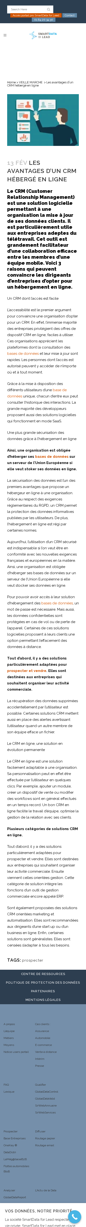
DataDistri (10, 1152)
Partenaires (43, 991)
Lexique (9, 1091)
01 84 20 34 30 (43, 19)
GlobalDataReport (15, 1197)
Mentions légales (43, 1000)
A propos (9, 1024)
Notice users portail (16, 1052)
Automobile (42, 1038)
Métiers (9, 1038)
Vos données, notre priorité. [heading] (39, 1211)
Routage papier (45, 1138)
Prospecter (10, 1131)
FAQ (6, 1084)
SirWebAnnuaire (46, 1105)
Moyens (9, 1045)
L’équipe (9, 1031)
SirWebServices (45, 1112)
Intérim (39, 1059)
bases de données (23, 353)
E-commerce (43, 1045)
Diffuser (40, 1131)
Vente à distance (46, 1052)
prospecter (32, 960)
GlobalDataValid (45, 1098)
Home (11, 82)
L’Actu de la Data (45, 1190)
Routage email (44, 1145)
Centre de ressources (43, 974)
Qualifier (40, 1084)
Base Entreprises (15, 1138)
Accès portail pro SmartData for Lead (36, 15)
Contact (70, 15)
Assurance (42, 1031)
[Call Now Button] (74, 1216)
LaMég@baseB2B (15, 1159)
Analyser (9, 1190)
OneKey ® (10, 1145)
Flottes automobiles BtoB (16, 1168)
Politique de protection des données (43, 982)
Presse (39, 1065)
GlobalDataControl (46, 1091)
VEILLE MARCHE (31, 82)
